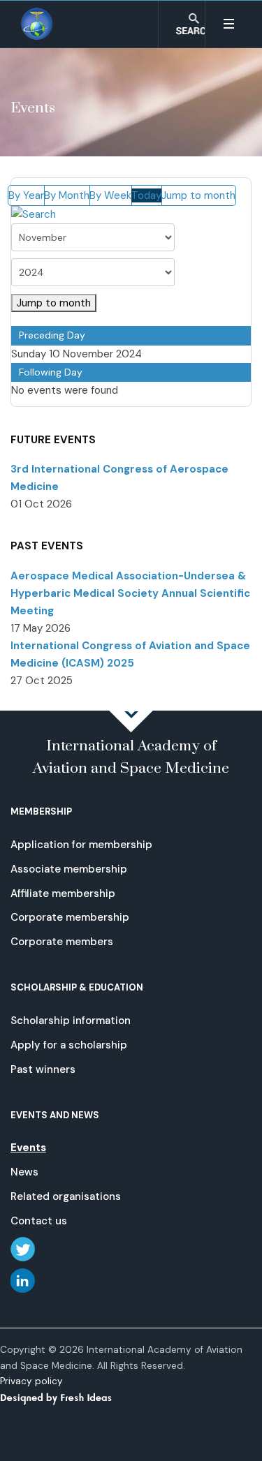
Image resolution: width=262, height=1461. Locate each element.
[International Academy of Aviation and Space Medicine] (37, 23)
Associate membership (68, 869)
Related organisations (65, 1196)
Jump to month (198, 195)
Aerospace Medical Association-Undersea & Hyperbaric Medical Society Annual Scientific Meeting (130, 593)
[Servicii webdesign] (64, 1397)
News (24, 1172)
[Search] (33, 214)
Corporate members (61, 942)
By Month (66, 195)
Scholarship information (70, 1021)
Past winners (42, 1069)
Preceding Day (52, 335)
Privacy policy (31, 1381)
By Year (26, 195)
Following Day (50, 372)
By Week (110, 195)
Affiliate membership (62, 893)
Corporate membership (69, 917)
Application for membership (81, 845)
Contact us (38, 1221)
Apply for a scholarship (68, 1045)
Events (28, 1148)
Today (146, 195)
